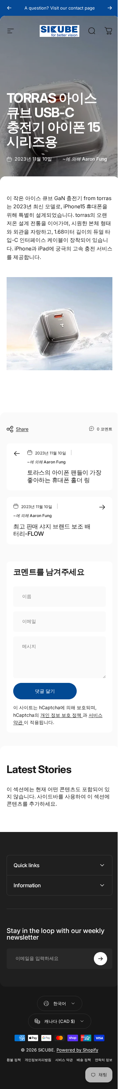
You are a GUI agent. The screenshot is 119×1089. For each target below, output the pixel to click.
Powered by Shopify (75, 1045)
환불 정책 (22, 1055)
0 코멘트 (104, 428)
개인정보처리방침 (46, 1055)
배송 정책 (92, 1055)
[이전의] (9, 8)
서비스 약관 (72, 1055)
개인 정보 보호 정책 (61, 715)
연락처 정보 (57, 1064)
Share (22, 429)
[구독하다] (95, 954)
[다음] (109, 8)
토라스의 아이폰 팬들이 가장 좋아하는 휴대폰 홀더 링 (64, 476)
